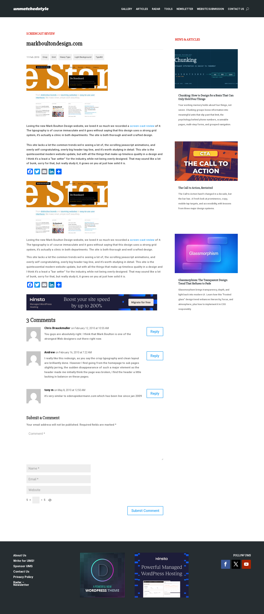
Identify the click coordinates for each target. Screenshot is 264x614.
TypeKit (99, 57)
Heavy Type (65, 57)
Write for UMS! (23, 561)
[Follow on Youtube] (246, 564)
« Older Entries (186, 322)
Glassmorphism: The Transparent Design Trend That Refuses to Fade (202, 281)
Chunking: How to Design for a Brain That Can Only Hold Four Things (205, 97)
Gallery (126, 9)
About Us (19, 555)
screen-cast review (142, 126)
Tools (168, 9)
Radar (156, 9)
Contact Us (236, 9)
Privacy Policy (23, 577)
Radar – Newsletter (21, 584)
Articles (142, 9)
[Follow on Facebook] (225, 564)
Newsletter (185, 9)
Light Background (83, 57)
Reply (154, 331)
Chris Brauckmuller (57, 328)
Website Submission (210, 9)
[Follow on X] (235, 564)
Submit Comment (145, 510)
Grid (54, 57)
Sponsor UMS (23, 566)
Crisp (45, 57)
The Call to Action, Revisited (195, 188)
